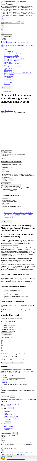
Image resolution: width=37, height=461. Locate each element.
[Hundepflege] (18, 73)
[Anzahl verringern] (4, 180)
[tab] (18, 214)
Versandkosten (30, 443)
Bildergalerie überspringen (8, 111)
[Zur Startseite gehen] (7, 17)
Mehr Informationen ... (23, 454)
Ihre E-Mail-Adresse (7, 375)
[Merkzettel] (2, 31)
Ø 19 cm (6, 171)
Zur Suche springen (20, 1)
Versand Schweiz (9, 426)
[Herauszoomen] (2, 151)
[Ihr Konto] (2, 33)
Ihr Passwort (5, 377)
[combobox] (9, 23)
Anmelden (3, 39)
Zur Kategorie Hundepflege (11, 63)
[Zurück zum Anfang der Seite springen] (2, 450)
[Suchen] (18, 22)
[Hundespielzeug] (11, 60)
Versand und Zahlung (10, 417)
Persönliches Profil (11, 42)
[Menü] (2, 19)
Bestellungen (25, 42)
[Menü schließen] (5, 65)
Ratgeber (6, 429)
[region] (18, 133)
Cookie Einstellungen (10, 419)
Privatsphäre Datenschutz (11, 416)
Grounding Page (8, 428)
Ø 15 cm (6, 169)
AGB (5, 413)
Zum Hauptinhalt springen (8, 1)
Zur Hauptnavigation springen (14, 2)
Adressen (19, 42)
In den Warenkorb (5, 183)
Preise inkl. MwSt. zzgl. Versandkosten (11, 161)
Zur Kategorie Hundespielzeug (12, 52)
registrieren (6, 41)
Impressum (7, 411)
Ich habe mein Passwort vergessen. (10, 379)
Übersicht (3, 42)
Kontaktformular (14, 404)
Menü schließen (8, 36)
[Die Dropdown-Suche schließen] (22, 22)
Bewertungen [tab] (8, 217)
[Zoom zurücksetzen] (6, 151)
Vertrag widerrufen (6, 405)
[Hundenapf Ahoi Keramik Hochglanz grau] (13, 112)
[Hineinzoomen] (10, 151)
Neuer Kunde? (17, 372)
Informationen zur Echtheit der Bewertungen (16, 459)
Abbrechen (4, 382)
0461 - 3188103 (24, 399)
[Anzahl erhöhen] (10, 180)
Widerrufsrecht (8, 414)
